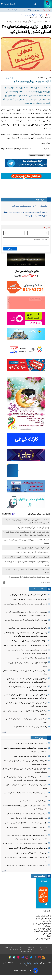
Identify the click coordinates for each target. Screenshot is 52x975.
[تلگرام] (22, 958)
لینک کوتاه (47, 149)
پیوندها (31, 950)
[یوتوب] (39, 958)
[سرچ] (34, 4)
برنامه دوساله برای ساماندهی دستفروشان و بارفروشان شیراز (26, 865)
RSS (41, 950)
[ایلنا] (48, 4)
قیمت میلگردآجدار (43, 918)
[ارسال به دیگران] (11, 78)
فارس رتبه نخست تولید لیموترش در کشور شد (30, 853)
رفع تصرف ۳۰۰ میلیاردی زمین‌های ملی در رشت (30, 756)
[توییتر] (30, 958)
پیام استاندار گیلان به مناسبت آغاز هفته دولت (30, 727)
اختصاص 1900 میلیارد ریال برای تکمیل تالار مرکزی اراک (27, 595)
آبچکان (48, 936)
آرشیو (4, 732)
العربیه (6, 4)
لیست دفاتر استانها (16, 950)
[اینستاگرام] (26, 958)
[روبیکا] (9, 957)
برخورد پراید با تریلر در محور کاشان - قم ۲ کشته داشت (28, 848)
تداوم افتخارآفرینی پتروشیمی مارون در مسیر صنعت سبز (27, 641)
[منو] (40, 4)
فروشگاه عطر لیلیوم (42, 931)
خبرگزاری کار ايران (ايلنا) (32, 963)
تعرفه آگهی (9, 948)
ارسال (10, 249)
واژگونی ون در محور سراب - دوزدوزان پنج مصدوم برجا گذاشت (25, 645)
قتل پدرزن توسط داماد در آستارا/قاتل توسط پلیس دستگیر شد (24, 823)
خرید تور (47, 926)
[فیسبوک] (34, 958)
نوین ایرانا (47, 910)
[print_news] (3, 77)
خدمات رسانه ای (26, 952)
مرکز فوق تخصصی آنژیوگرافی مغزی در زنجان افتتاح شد (27, 628)
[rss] (43, 957)
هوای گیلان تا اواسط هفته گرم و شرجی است (31, 801)
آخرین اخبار (38, 589)
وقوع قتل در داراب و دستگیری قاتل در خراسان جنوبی (28, 818)
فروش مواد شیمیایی (42, 928)
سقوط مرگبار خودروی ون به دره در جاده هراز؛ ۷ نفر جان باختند (25, 843)
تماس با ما (43, 948)
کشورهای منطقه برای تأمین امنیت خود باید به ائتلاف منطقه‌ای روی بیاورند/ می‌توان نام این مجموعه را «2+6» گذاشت (22, 10)
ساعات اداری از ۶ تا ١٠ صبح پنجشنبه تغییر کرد (29, 206)
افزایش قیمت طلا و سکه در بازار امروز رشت (31, 658)
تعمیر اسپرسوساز (43, 938)
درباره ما (31, 948)
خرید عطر (47, 933)
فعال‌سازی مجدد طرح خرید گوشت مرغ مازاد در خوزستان (27, 813)
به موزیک (47, 921)
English (12, 4)
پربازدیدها (39, 737)
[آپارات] (18, 958)
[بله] (13, 958)
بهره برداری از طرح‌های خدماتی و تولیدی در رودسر (29, 599)
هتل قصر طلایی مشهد (41, 923)
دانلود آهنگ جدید (43, 916)
